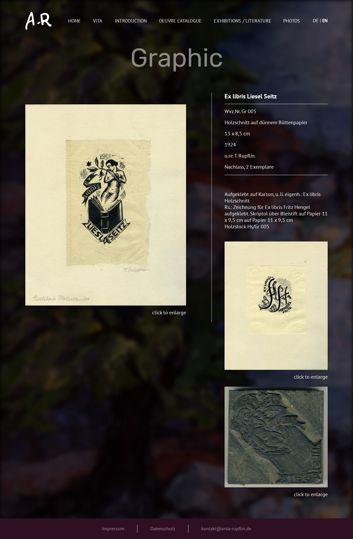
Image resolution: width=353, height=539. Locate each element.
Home (74, 21)
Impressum (113, 529)
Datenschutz (162, 529)
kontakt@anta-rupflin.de (226, 529)
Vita (97, 21)
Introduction (131, 21)
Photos (291, 21)
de (316, 21)
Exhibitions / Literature (242, 21)
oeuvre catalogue (180, 21)
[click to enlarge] (105, 205)
